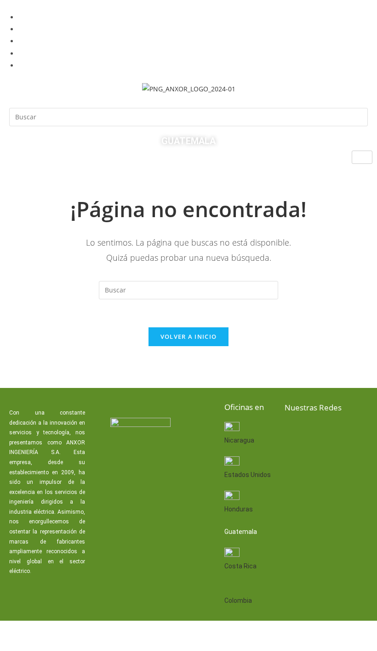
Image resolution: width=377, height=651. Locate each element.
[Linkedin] (324, 432)
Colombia (238, 600)
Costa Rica (240, 566)
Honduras (238, 509)
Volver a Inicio (188, 336)
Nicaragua (239, 440)
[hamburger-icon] (362, 157)
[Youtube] (353, 432)
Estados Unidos (247, 474)
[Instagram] (294, 460)
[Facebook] (294, 432)
